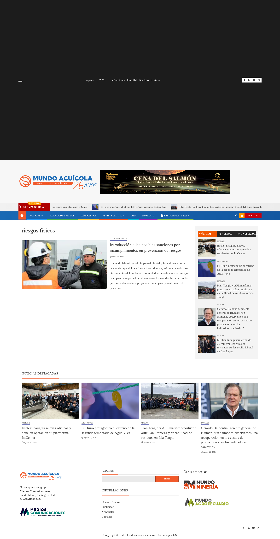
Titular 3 (221, 281)
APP (133, 215)
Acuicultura (222, 261)
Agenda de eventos (62, 215)
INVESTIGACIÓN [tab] (248, 234)
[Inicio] (22, 216)
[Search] (236, 215)
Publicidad (132, 80)
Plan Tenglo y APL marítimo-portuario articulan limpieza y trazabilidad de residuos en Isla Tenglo (200, 207)
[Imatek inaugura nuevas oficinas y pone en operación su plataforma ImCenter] (207, 248)
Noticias (35, 215)
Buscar (108, 471)
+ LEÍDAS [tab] (227, 234)
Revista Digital (112, 215)
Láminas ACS (88, 215)
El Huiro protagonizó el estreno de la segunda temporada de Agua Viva (109, 207)
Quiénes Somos (118, 80)
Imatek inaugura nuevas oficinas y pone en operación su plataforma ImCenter (234, 249)
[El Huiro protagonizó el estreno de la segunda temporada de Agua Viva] (207, 268)
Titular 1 (221, 241)
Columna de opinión (118, 239)
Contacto (156, 80)
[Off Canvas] (20, 80)
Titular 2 (221, 335)
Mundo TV (148, 215)
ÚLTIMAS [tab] (206, 234)
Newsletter (144, 80)
